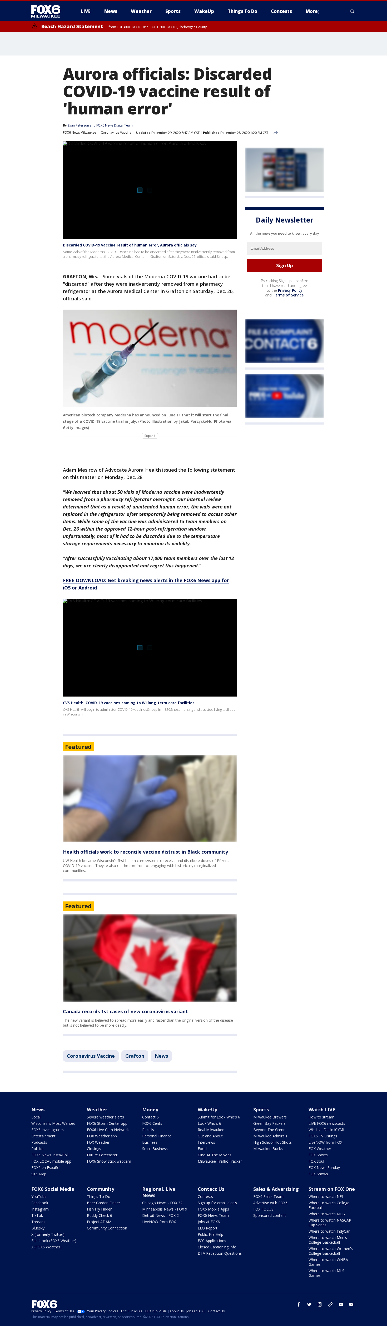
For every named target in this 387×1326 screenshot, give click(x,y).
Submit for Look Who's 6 (219, 1117)
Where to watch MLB (327, 1213)
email (351, 1304)
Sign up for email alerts (217, 1202)
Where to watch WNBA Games (328, 1262)
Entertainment (43, 1135)
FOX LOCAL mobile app (51, 1161)
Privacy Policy (290, 290)
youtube (341, 1304)
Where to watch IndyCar (329, 1231)
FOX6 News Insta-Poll (49, 1154)
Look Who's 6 (209, 1123)
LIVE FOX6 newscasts (327, 1123)
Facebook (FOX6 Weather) (53, 1240)
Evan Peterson (78, 125)
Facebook (39, 1202)
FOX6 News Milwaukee (79, 132)
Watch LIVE (322, 1109)
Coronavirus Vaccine (116, 132)
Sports (261, 1109)
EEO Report (207, 1228)
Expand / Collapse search (352, 11)
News (161, 1056)
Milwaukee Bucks (268, 1148)
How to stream (321, 1117)
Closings (94, 1148)
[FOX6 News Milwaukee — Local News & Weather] (48, 11)
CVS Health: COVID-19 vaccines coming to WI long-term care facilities (129, 702)
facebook (299, 1304)
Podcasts (39, 1142)
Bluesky (37, 1228)
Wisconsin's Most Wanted (53, 1123)
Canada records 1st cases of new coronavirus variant (125, 1011)
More (312, 11)
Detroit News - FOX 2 (160, 1215)
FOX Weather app (102, 1135)
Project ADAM (99, 1221)
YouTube (39, 1196)
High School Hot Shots (272, 1142)
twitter (309, 1304)
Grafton (134, 1056)
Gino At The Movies (214, 1154)
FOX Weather (98, 1142)
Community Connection (107, 1228)
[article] (150, 799)
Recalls (148, 1129)
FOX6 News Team (213, 1215)
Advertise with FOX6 (270, 1202)
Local (36, 1117)
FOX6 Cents (152, 1123)
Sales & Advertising (276, 1189)
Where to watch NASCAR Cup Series (330, 1222)
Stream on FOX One (332, 1189)
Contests (205, 1196)
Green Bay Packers (269, 1123)
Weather (97, 1109)
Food (202, 1148)
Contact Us (211, 1189)
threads (330, 1304)
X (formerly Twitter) (47, 1234)
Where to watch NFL (326, 1196)
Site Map (38, 1173)
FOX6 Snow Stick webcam (109, 1161)
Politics (37, 1148)
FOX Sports (318, 1154)
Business (149, 1142)
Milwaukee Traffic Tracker (220, 1161)
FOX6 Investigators (47, 1129)
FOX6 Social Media (52, 1189)
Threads (38, 1221)
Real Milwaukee (211, 1129)
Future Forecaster (102, 1154)
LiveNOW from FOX (325, 1142)
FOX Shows (318, 1173)
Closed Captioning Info (217, 1246)
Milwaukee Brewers (270, 1117)
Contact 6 (150, 1117)
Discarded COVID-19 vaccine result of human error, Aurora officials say (130, 245)
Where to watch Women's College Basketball (331, 1251)
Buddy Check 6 (99, 1215)
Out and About (210, 1135)
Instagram (40, 1209)
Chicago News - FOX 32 (162, 1202)
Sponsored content (269, 1215)
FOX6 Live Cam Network (108, 1129)
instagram (320, 1304)
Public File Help (210, 1234)
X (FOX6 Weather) (46, 1246)
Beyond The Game (269, 1129)
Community (100, 1189)
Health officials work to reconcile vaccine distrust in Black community (145, 852)
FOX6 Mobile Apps (213, 1209)
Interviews (206, 1142)
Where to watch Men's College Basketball (328, 1240)
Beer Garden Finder (103, 1202)
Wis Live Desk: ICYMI (326, 1129)
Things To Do (98, 1196)
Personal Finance (156, 1135)
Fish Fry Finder (99, 1209)
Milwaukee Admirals (270, 1135)
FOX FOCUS (263, 1209)
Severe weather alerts (105, 1117)
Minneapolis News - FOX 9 (164, 1209)
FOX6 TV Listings (323, 1135)
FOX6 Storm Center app (107, 1123)
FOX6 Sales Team (268, 1196)
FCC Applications (212, 1240)
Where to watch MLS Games (326, 1273)
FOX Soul (316, 1161)
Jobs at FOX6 (209, 1221)
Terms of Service (288, 295)
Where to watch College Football (329, 1205)
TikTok (37, 1215)
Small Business (155, 1148)
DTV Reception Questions (220, 1253)
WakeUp (207, 1109)
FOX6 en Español (45, 1167)
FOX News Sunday (324, 1167)
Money (150, 1109)
